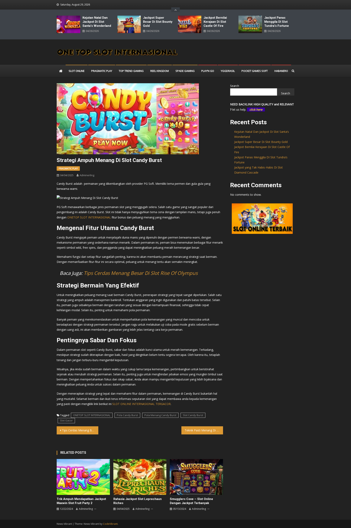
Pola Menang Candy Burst (160, 415)
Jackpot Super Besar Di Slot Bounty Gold (157, 22)
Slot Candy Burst (193, 415)
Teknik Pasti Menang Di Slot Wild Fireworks (204, 430)
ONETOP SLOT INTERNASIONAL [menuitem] (89, 217)
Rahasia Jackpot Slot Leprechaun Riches (137, 501)
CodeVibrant (110, 524)
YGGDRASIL (228, 71)
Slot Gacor (66, 420)
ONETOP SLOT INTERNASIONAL (91, 415)
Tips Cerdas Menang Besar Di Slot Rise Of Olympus (141, 273)
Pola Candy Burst (127, 415)
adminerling (87, 175)
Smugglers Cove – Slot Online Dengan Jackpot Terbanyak (191, 501)
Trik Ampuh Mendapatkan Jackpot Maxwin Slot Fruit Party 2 (81, 501)
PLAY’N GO (207, 71)
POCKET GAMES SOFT (255, 71)
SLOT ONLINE (76, 71)
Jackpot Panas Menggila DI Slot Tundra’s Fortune (276, 22)
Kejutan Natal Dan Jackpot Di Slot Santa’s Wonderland (96, 22)
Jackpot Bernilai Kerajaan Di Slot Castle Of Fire (215, 22)
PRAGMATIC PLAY (101, 71)
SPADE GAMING (185, 71)
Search (234, 86)
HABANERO (281, 71)
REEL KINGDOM (159, 71)
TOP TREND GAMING (131, 71)
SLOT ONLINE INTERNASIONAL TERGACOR (141, 404)
